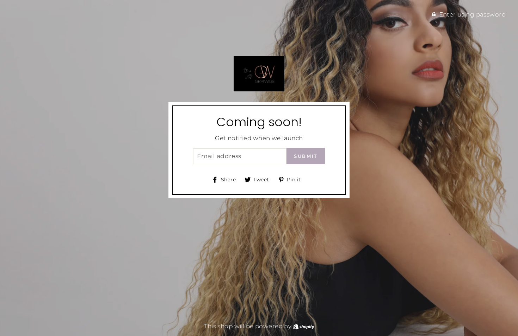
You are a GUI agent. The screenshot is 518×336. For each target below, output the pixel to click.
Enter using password (472, 14)
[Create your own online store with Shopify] (303, 326)
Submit (305, 156)
